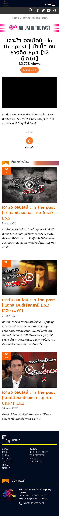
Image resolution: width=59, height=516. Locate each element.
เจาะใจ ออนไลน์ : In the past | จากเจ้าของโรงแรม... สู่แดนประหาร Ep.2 (28, 397)
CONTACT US (35, 461)
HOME (5, 449)
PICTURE (6, 468)
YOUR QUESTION (37, 455)
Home (15, 17)
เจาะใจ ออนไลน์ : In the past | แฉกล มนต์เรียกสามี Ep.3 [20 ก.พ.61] (28, 305)
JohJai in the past (35, 17)
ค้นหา (31, 10)
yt (43, 10)
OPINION (6, 455)
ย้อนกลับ (29, 147)
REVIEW (33, 449)
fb (37, 10)
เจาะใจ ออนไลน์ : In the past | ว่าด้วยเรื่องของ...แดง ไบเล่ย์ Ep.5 (28, 212)
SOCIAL (5, 465)
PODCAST (6, 458)
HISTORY (34, 458)
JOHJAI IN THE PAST (39, 452)
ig (48, 10)
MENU (48, 4)
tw (54, 10)
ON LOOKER (7, 461)
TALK (4, 452)
